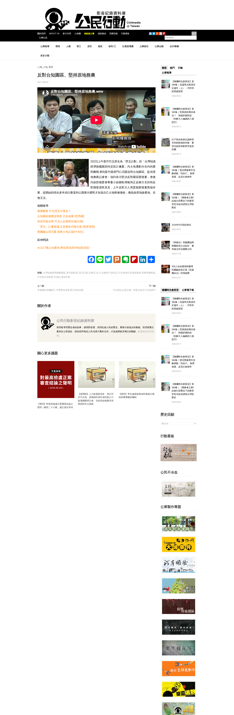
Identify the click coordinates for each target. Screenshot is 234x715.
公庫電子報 (188, 290)
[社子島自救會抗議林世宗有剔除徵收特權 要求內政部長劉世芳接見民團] (165, 142)
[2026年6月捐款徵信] (165, 227)
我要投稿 (113, 33)
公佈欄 (78, 33)
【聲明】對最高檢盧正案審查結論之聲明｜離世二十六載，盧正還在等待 (55, 405)
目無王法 (93, 272)
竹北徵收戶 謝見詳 (108, 272)
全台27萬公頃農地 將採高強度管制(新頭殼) (63, 247)
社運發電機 (127, 46)
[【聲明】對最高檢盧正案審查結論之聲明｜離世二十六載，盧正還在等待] (55, 379)
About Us (54, 33)
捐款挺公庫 (89, 33)
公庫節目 (144, 46)
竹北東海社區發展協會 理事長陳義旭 (137, 272)
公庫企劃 (159, 46)
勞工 (79, 46)
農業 (51, 67)
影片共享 (67, 33)
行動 (180, 67)
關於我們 (41, 33)
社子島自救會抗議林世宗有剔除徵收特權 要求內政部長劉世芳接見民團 (183, 144)
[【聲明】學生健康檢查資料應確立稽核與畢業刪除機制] (137, 374)
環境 (58, 46)
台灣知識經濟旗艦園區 (54, 272)
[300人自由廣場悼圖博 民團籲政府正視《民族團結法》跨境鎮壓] (165, 269)
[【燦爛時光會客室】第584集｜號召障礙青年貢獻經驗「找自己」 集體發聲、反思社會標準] (165, 169)
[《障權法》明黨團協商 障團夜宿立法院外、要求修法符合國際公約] (165, 245)
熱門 (172, 67)
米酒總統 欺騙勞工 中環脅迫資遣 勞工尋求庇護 (60, 290)
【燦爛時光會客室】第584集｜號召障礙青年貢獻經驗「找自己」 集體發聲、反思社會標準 (183, 171)
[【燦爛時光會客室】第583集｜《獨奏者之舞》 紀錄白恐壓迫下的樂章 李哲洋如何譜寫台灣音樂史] (165, 196)
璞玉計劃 (83, 272)
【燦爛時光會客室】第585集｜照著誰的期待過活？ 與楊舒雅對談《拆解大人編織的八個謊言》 (183, 115)
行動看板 (125, 33)
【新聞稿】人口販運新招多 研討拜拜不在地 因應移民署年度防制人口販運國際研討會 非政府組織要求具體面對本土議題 (96, 399)
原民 (89, 46)
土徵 (45, 67)
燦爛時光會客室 (170, 290)
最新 (164, 67)
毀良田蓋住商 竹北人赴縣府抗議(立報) (60, 221)
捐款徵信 (102, 33)
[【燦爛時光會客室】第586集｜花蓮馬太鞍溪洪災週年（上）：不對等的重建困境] (165, 84)
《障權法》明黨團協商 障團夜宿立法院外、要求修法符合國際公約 (184, 246)
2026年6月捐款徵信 (181, 224)
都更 (100, 46)
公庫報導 (44, 46)
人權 (68, 46)
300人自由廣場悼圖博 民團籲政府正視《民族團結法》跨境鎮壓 (183, 270)
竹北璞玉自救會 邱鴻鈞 (48, 277)
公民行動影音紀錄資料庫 (75, 320)
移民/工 (112, 46)
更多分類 (44, 55)
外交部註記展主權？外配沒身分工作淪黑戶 (134, 290)
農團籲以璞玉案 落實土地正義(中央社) (60, 231)
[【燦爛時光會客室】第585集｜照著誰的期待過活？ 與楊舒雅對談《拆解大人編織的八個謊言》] (165, 111)
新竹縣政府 (72, 272)
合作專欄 (174, 46)
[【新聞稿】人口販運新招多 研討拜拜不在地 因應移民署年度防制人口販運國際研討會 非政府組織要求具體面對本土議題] (96, 374)
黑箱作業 (65, 277)
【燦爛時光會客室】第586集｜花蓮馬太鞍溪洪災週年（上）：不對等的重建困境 (183, 86)
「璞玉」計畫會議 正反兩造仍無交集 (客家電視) (66, 226)
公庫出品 (43, 37)
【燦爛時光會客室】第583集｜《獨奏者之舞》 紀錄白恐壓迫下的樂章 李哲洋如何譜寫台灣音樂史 (183, 200)
